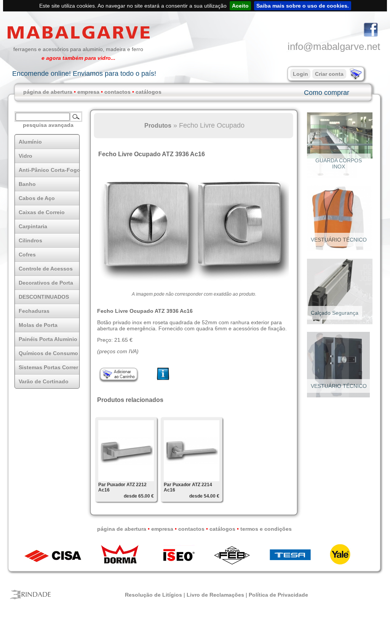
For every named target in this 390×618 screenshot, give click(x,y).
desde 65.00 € (139, 496)
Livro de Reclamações (215, 595)
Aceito (240, 6)
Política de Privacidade (278, 595)
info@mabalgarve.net (334, 46)
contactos (117, 92)
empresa (88, 92)
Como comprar (326, 92)
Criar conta (329, 74)
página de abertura (47, 92)
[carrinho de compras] (355, 78)
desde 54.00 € (204, 496)
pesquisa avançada (48, 125)
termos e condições (266, 529)
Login (300, 74)
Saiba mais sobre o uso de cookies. (302, 6)
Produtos (157, 125)
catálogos (148, 92)
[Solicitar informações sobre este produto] (163, 380)
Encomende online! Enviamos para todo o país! (84, 73)
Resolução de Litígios (153, 595)
